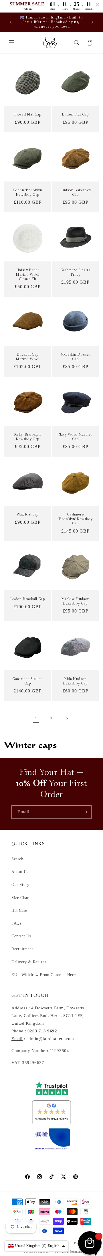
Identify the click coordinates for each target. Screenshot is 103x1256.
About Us (19, 872)
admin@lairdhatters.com (50, 1038)
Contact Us (21, 936)
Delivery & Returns (28, 962)
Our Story (20, 884)
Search (17, 859)
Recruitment (22, 949)
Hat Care (19, 910)
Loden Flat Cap (75, 114)
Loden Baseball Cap (27, 599)
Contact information (69, 1251)
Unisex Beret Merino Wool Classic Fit (27, 274)
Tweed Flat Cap (27, 114)
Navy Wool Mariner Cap (75, 436)
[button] (11, 42)
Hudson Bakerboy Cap (75, 192)
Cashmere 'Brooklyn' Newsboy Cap (75, 518)
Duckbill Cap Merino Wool (27, 356)
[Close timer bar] (97, 4)
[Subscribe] (85, 812)
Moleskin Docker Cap (75, 356)
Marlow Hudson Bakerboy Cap (75, 601)
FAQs (16, 923)
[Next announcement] (92, 22)
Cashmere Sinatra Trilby (75, 272)
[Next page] (67, 718)
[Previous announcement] (10, 22)
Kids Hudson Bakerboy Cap (75, 681)
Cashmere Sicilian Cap (27, 681)
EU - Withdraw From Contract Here (43, 975)
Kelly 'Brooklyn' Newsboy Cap (27, 436)
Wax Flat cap (28, 514)
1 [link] (36, 718)
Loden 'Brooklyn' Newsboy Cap (28, 192)
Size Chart (20, 898)
